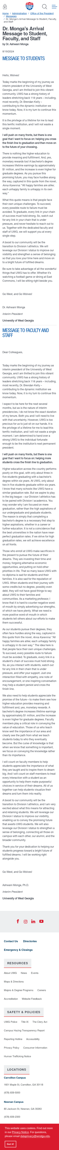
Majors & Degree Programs (18, 990)
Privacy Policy (11, 1047)
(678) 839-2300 (12, 1116)
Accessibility (33, 1039)
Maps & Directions (14, 981)
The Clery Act (39, 1021)
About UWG (10, 973)
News (24, 973)
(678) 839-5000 (12, 1092)
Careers (41, 990)
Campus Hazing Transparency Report (24, 1030)
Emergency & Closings (18, 950)
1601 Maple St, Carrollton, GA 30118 (23, 1084)
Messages (11, 16)
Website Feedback (32, 998)
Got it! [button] (10, 1144)
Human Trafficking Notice (17, 1056)
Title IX (25, 1021)
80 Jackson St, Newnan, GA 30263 (23, 1108)
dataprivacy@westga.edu (35, 1136)
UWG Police (10, 1021)
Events (35, 973)
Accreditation (11, 998)
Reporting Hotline (13, 1039)
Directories (30, 941)
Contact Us (11, 941)
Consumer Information (35, 1047)
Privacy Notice (20, 1132)
